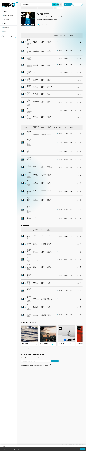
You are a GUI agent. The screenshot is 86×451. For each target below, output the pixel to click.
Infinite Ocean (29, 166)
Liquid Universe (29, 297)
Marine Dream (29, 86)
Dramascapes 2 (25, 343)
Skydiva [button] (29, 118)
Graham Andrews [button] (29, 88)
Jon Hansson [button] (29, 95)
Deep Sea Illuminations (29, 49)
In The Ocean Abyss (29, 289)
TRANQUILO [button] (49, 50)
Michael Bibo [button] (29, 212)
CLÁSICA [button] (42, 175)
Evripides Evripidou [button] (29, 66)
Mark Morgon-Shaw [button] (29, 74)
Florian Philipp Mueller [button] (29, 284)
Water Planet (29, 282)
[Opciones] (36, 344)
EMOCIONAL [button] (49, 143)
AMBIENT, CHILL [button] (42, 42)
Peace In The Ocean (29, 274)
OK (82, 449)
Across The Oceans (29, 190)
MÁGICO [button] (48, 71)
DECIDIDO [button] (49, 236)
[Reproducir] (38, 24)
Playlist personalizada (9, 36)
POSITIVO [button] (49, 57)
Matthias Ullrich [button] (29, 81)
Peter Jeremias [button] (29, 59)
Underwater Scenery (29, 158)
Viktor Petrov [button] (28, 105)
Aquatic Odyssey (29, 63)
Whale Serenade (29, 243)
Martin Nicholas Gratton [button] (29, 177)
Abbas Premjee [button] (29, 220)
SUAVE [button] (48, 65)
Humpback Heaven (29, 217)
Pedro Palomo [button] (28, 153)
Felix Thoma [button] (28, 185)
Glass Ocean (28, 258)
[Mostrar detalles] (80, 42)
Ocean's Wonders (29, 313)
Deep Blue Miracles (29, 208)
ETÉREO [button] (48, 42)
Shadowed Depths (29, 266)
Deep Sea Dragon (29, 40)
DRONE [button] (42, 110)
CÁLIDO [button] (48, 64)
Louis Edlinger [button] (29, 145)
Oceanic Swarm (29, 109)
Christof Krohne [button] (29, 238)
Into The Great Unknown (29, 199)
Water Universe (29, 306)
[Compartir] (47, 24)
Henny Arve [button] (28, 53)
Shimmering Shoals (29, 173)
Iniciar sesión (76, 4)
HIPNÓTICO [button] (49, 199)
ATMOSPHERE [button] (43, 109)
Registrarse (68, 4)
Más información (41, 449)
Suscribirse (54, 361)
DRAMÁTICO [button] (49, 252)
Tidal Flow (28, 79)
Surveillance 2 (81, 343)
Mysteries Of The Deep (29, 141)
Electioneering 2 (44, 343)
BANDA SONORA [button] (43, 43)
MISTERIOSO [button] (49, 41)
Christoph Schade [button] (29, 112)
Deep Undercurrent (29, 71)
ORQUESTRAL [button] (43, 134)
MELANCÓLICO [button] (50, 244)
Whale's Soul (29, 93)
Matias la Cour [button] (29, 162)
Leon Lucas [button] (28, 269)
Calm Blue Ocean (28, 235)
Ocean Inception (29, 182)
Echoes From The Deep (29, 251)
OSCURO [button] (48, 101)
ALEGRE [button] (48, 94)
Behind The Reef (29, 150)
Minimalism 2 (62, 343)
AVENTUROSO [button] (49, 167)
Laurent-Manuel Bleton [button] (29, 169)
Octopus (29, 57)
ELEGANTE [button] (49, 79)
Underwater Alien (29, 132)
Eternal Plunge (29, 116)
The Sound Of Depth (28, 101)
